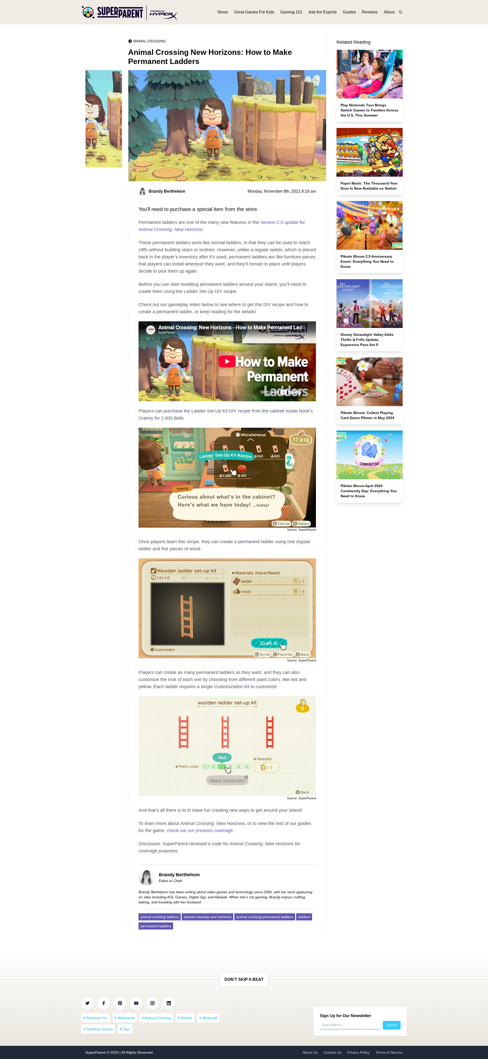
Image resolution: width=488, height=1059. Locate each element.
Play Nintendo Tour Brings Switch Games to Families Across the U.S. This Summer (369, 110)
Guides (349, 12)
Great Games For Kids (254, 12)
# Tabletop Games (98, 1029)
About (389, 12)
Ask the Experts (323, 12)
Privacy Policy (358, 1052)
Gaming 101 (291, 12)
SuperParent (96, 1052)
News (223, 12)
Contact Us (332, 1052)
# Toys (125, 1029)
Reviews (370, 12)
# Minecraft (208, 1018)
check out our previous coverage (200, 830)
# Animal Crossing (156, 1018)
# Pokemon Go (95, 1018)
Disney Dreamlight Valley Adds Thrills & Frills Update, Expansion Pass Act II (367, 340)
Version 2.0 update (279, 222)
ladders (304, 917)
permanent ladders (156, 926)
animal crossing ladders (160, 917)
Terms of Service (389, 1052)
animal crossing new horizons (207, 917)
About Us (310, 1052)
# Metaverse (125, 1018)
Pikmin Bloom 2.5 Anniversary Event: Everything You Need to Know (367, 261)
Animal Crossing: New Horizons (171, 229)
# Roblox (185, 1018)
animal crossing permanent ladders (264, 917)
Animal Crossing (149, 41)
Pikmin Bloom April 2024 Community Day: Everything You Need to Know (369, 491)
